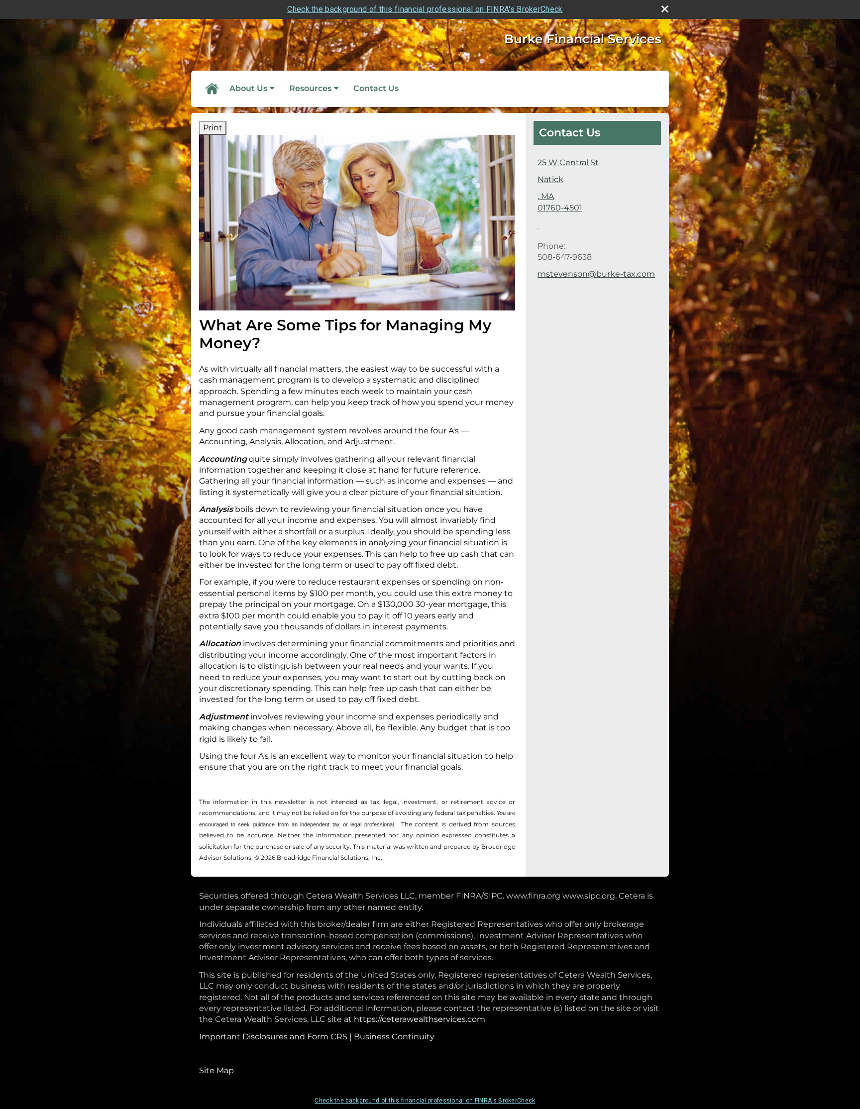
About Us (248, 88)
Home (211, 88)
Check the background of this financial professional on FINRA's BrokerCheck (424, 9)
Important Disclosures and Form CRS (273, 1036)
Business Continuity (394, 1036)
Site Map (216, 1070)
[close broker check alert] (665, 9)
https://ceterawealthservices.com (419, 1019)
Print (212, 127)
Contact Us (376, 88)
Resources (310, 88)
